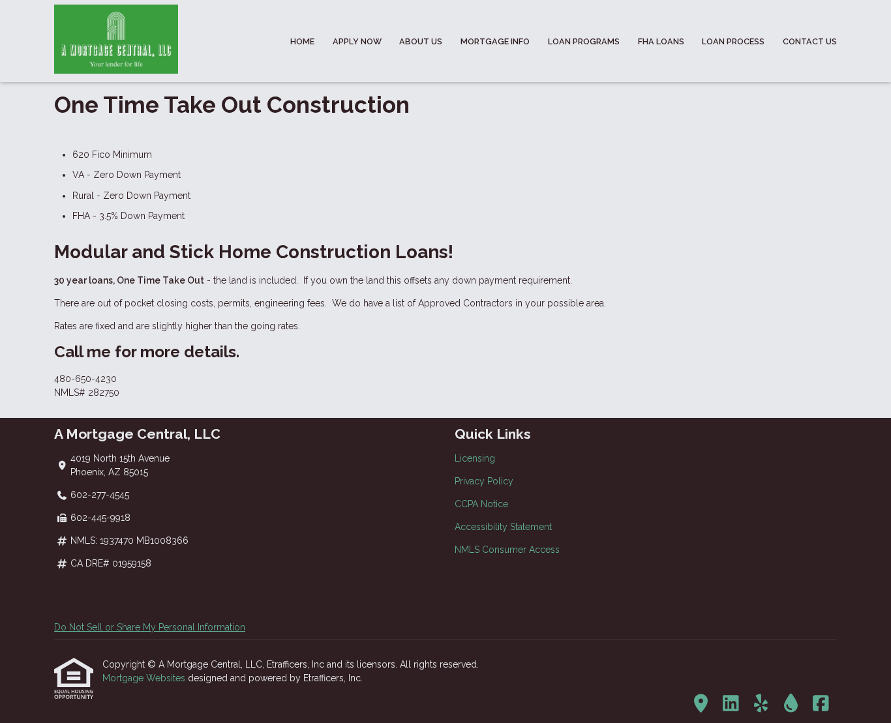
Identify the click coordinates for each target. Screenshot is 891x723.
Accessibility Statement (503, 527)
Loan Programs (584, 41)
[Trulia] (700, 704)
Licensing (475, 458)
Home (302, 41)
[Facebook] (820, 704)
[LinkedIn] (730, 704)
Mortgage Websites (145, 678)
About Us (420, 41)
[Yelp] (760, 704)
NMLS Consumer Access (507, 549)
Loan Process (733, 41)
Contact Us (810, 41)
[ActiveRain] (790, 704)
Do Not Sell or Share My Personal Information (149, 627)
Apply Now (357, 41)
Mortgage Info (495, 41)
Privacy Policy (484, 481)
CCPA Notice (481, 504)
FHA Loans (661, 41)
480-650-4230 (85, 379)
